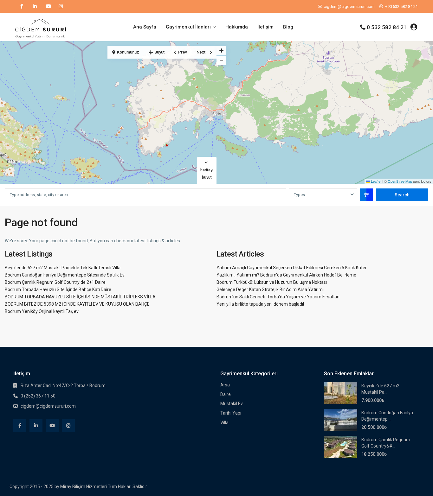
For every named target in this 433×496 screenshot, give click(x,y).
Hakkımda (236, 27)
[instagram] (60, 6)
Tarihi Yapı (230, 413)
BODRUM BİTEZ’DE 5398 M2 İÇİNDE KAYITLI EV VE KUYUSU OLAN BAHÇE (77, 304)
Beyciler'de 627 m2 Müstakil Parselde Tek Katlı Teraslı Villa (62, 267)
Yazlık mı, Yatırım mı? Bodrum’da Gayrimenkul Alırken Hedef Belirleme (286, 274)
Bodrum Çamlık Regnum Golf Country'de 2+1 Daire (55, 282)
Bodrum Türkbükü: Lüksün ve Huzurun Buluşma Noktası (272, 282)
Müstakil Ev (231, 403)
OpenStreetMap (400, 181)
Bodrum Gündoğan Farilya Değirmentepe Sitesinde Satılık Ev (65, 274)
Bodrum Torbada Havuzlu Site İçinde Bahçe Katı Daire (58, 289)
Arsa (225, 384)
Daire (225, 394)
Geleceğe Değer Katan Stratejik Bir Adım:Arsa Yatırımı (270, 289)
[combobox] (323, 194)
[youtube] (47, 6)
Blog (288, 27)
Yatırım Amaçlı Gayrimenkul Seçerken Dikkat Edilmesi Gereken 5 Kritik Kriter (292, 267)
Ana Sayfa (144, 27)
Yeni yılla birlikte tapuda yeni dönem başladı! (260, 304)
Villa (224, 422)
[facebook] (21, 6)
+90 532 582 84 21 (401, 6)
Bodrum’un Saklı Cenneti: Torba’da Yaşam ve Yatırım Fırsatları (278, 296)
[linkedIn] (34, 6)
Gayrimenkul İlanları (188, 27)
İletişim (265, 27)
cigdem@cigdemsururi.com (48, 406)
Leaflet (375, 181)
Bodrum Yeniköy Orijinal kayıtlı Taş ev (42, 311)
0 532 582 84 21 (387, 27)
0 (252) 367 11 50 (38, 395)
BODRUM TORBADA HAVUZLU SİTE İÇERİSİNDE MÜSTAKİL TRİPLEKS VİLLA (80, 296)
